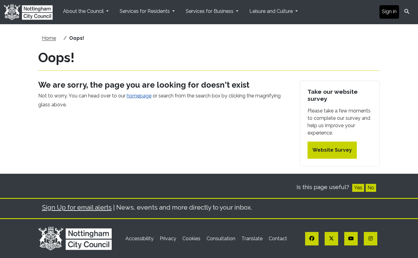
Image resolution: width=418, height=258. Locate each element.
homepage (139, 96)
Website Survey (332, 150)
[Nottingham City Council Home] (75, 238)
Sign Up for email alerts (77, 207)
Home (49, 38)
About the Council (84, 11)
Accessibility (140, 238)
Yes (358, 188)
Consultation (222, 238)
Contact (278, 238)
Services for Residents (145, 11)
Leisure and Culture (271, 11)
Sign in (389, 11)
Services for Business (210, 11)
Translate (252, 238)
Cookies (192, 238)
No (371, 188)
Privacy (168, 238)
